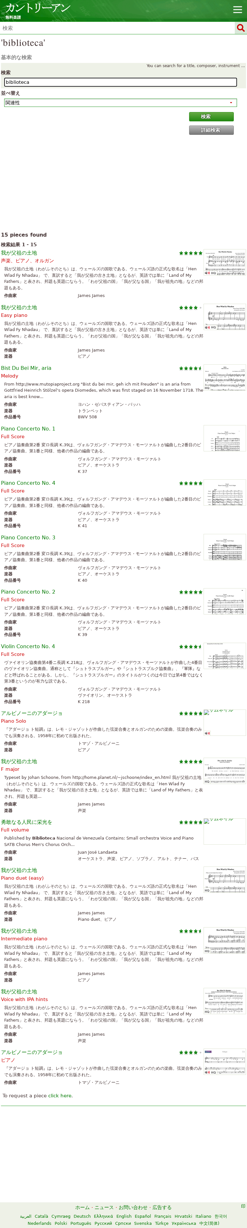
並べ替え (10, 93)
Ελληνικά (103, 1216)
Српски (123, 1223)
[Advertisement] (123, 185)
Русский (103, 1223)
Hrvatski (183, 1216)
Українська (184, 1223)
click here (59, 1096)
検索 (6, 72)
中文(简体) (209, 1223)
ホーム (82, 1207)
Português (80, 1223)
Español (143, 1216)
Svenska (143, 1223)
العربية (26, 1216)
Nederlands (39, 1223)
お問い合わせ (133, 1207)
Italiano (203, 1216)
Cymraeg (60, 1216)
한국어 (221, 1216)
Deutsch (82, 1216)
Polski (61, 1223)
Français (162, 1216)
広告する (162, 1207)
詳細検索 (210, 130)
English (124, 1216)
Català (41, 1216)
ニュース (104, 1207)
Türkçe (162, 1223)
